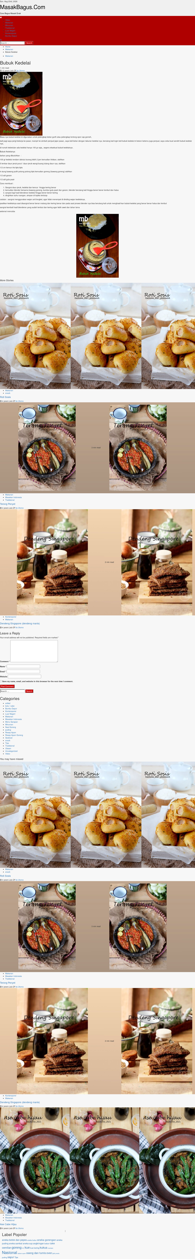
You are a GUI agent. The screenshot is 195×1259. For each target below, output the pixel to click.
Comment (5, 661)
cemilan (6, 1247)
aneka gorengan (46, 1239)
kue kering (34, 1247)
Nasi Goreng (10, 727)
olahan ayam (22, 1253)
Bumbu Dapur (11, 36)
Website (3, 676)
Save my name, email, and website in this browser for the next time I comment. (37, 681)
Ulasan (8, 748)
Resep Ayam (10, 732)
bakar (46, 1243)
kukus (43, 1247)
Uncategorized (11, 751)
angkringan (38, 1243)
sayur (11, 1257)
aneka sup (28, 1243)
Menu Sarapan (11, 721)
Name (3, 666)
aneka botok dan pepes (14, 1239)
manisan (50, 1248)
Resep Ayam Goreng (14, 735)
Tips (7, 743)
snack (7, 393)
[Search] (1, 40)
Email (3, 671)
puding (8, 729)
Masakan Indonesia (13, 497)
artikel (7, 703)
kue (27, 1247)
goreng (16, 1247)
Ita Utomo (20, 70)
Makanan (9, 22)
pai (54, 1253)
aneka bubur (32, 1240)
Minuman (9, 25)
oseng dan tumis (36, 1253)
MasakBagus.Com (22, 7)
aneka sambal (15, 1243)
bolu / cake (9, 706)
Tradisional (9, 28)
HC (23, 1248)
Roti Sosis (5, 397)
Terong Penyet (7, 503)
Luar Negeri (10, 30)
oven (49, 1253)
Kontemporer (10, 33)
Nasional (9, 1252)
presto (57, 1253)
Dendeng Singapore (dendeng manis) (20, 623)
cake (52, 1243)
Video (7, 20)
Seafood (8, 737)
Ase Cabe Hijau (8, 1224)
